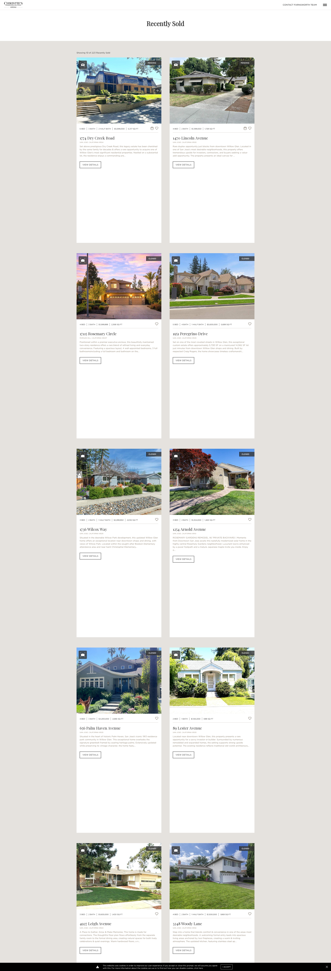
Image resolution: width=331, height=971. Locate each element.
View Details (90, 165)
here (201, 968)
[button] (327, 967)
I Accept (226, 967)
